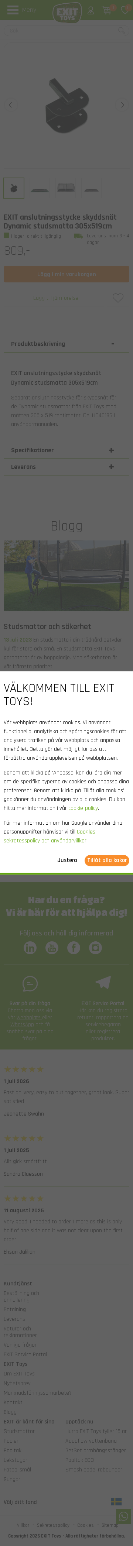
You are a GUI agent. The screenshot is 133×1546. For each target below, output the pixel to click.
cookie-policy (83, 808)
